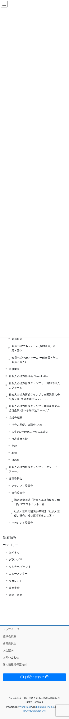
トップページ (11, 629)
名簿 (14, 452)
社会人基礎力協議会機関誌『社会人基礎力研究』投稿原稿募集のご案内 (37, 513)
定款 (14, 445)
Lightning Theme (45, 707)
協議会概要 (15, 417)
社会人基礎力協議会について (29, 424)
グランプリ (15, 559)
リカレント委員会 (22, 522)
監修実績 (14, 369)
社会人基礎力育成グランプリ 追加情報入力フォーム (34, 385)
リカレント (15, 580)
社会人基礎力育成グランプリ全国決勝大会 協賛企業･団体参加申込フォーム (34, 396)
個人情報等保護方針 (15, 664)
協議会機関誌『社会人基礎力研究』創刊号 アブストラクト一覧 (37, 502)
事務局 (16, 459)
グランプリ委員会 (22, 485)
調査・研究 (15, 594)
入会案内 (8, 650)
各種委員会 (15, 478)
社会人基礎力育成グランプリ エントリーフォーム (34, 469)
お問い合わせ (11, 657)
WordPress (25, 707)
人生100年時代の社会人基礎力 (30, 431)
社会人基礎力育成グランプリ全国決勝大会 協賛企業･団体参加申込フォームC (34, 408)
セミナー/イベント (20, 566)
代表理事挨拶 (20, 438)
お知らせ (14, 552)
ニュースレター (18, 573)
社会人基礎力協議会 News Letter (28, 376)
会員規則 (17, 338)
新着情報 (10, 537)
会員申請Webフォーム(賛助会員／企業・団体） (34, 348)
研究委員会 (18, 492)
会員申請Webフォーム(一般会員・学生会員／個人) (35, 360)
